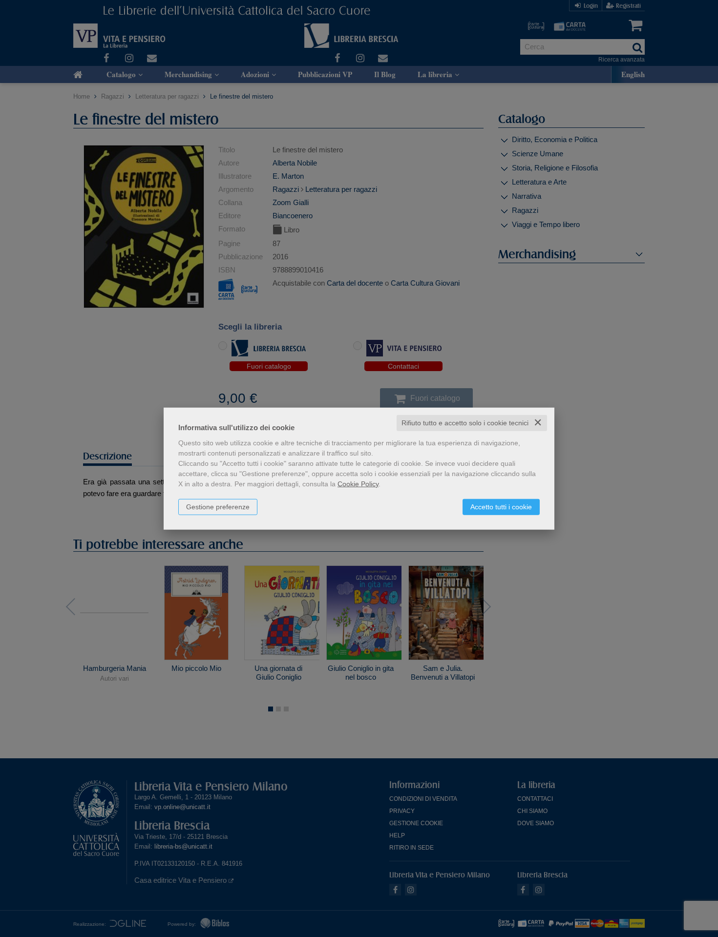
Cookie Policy (358, 484)
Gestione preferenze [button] (218, 507)
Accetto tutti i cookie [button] (501, 507)
